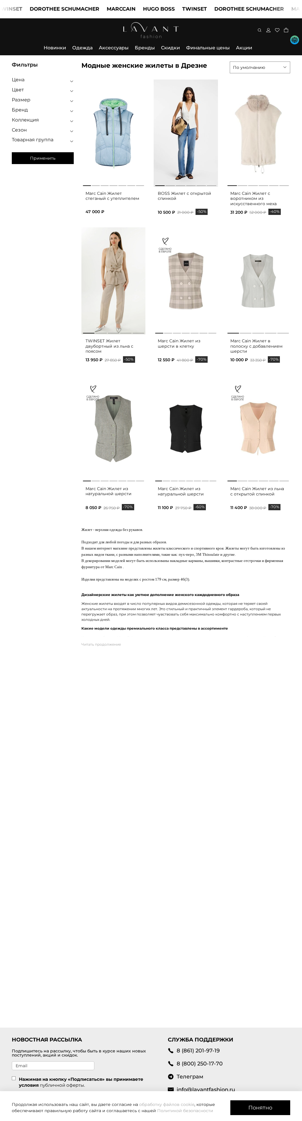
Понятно (260, 1107)
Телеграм (190, 1076)
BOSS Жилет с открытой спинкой (184, 196)
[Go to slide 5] (201, 184)
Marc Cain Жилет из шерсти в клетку (179, 343)
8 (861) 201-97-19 (198, 1050)
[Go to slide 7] (212, 332)
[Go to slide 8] (213, 480)
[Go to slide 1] (159, 184)
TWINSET (180, 9)
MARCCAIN (107, 9)
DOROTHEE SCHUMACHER (51, 9)
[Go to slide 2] (170, 184)
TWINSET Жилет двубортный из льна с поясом (109, 346)
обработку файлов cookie (166, 1104)
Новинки (55, 48)
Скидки (170, 48)
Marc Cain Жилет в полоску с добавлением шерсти (256, 346)
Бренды (145, 48)
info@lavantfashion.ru (206, 1089)
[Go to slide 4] (190, 184)
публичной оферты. (62, 1085)
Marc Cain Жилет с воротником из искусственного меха (253, 198)
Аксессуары (114, 48)
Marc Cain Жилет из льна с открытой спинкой (257, 491)
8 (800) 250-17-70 (200, 1063)
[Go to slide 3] (180, 184)
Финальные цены (208, 48)
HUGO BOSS (145, 9)
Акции (244, 48)
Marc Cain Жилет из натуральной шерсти (109, 491)
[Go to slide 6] (211, 184)
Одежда (82, 48)
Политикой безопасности (185, 1110)
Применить (42, 158)
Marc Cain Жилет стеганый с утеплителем (112, 196)
